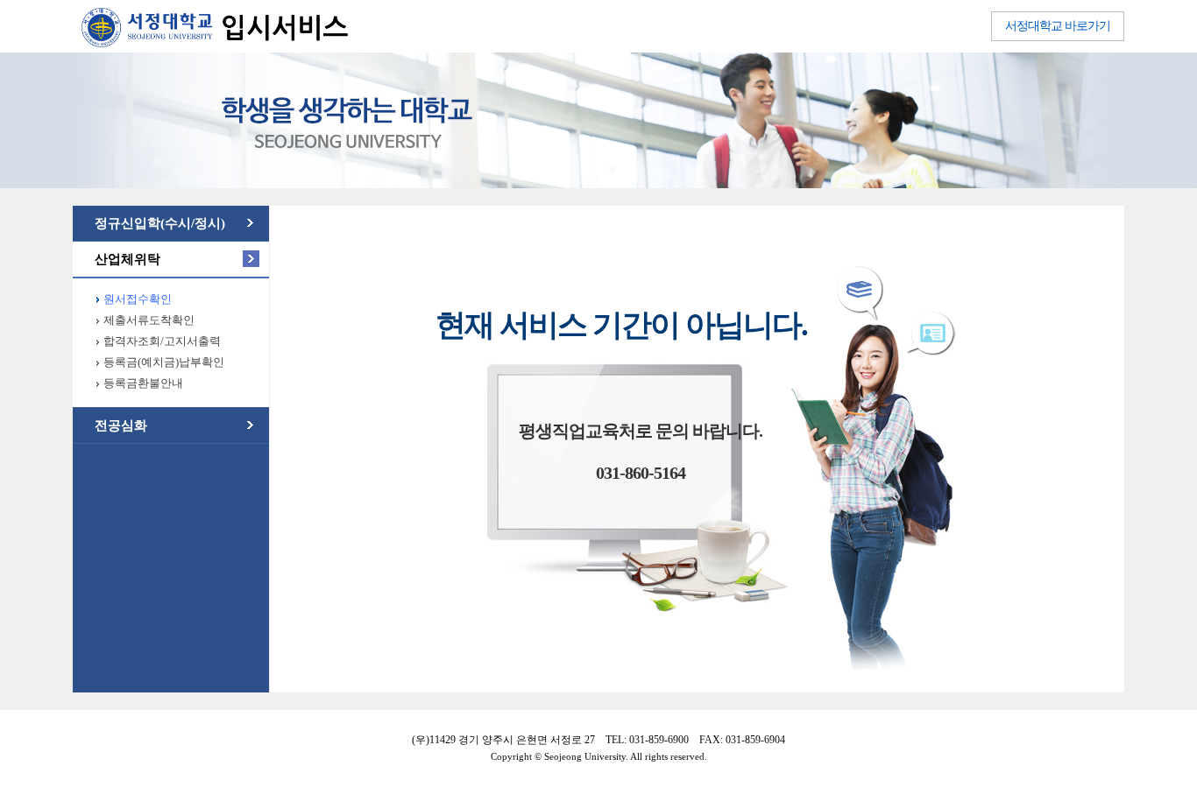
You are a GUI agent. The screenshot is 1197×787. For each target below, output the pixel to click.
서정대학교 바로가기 (1057, 25)
